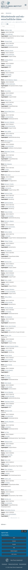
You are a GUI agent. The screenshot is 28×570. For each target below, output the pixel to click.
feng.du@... (7, 436)
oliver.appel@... (8, 74)
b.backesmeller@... (9, 117)
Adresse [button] (3, 524)
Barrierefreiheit (22, 564)
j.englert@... (7, 482)
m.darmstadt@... (9, 350)
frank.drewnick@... (9, 416)
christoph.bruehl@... (9, 275)
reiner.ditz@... (8, 377)
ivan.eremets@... (9, 503)
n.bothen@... (8, 236)
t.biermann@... (8, 188)
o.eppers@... (8, 493)
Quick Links (4, 532)
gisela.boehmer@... (9, 197)
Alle (7, 24)
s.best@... (7, 169)
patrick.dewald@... (9, 359)
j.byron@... (7, 284)
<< (8, 518)
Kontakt (14, 544)
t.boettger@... (8, 245)
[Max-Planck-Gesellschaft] (8, 560)
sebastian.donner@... (10, 396)
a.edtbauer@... (8, 445)
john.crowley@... (9, 341)
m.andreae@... (8, 65)
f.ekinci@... (7, 464)
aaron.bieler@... (8, 179)
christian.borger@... (9, 216)
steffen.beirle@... (9, 135)
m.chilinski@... (8, 311)
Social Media (5, 535)
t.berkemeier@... (8, 157)
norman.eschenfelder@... (11, 514)
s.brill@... (7, 254)
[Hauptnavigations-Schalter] (25, 5)
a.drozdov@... (8, 427)
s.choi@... (7, 321)
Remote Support (14, 550)
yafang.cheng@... (9, 302)
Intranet (14, 541)
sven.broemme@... (9, 265)
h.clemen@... (8, 330)
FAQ (14, 547)
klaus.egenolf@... (9, 455)
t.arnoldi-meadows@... (10, 84)
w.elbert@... (7, 473)
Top (25, 531)
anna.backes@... (9, 104)
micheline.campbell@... (10, 291)
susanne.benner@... (9, 146)
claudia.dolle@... (9, 387)
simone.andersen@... (10, 54)
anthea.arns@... (8, 95)
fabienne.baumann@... (10, 126)
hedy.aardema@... (9, 34)
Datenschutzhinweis (13, 564)
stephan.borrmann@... (10, 226)
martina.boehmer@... (10, 206)
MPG (14, 537)
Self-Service (14, 554)
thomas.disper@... (9, 370)
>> (18, 518)
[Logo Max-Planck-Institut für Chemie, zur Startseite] (11, 4)
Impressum (4, 564)
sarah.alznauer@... (9, 45)
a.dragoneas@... (9, 405)
